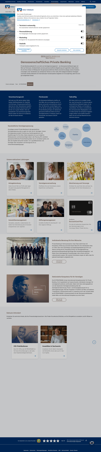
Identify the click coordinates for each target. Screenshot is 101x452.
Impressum (35, 20)
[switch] (82, 31)
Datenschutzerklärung (23, 20)
